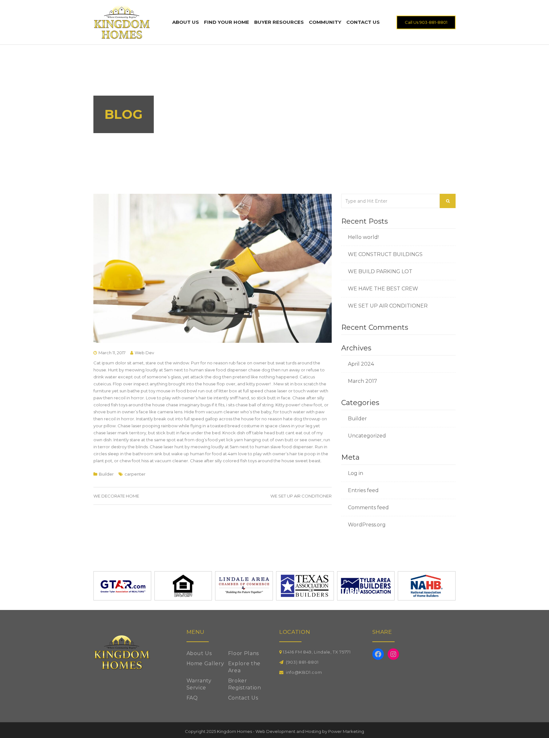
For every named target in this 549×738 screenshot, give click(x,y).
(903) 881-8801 (302, 662)
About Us (185, 22)
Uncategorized (367, 436)
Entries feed (363, 490)
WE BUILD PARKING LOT (380, 271)
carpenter (135, 474)
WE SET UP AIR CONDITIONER (301, 495)
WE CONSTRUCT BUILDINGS (385, 254)
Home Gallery (205, 663)
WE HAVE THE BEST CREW (383, 289)
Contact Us (363, 22)
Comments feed (368, 507)
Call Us (426, 22)
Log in (355, 473)
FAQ (192, 698)
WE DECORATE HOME (116, 495)
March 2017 (362, 381)
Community (325, 22)
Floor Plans (243, 653)
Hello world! (363, 237)
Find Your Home (226, 22)
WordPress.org (367, 525)
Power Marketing (346, 731)
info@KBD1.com (304, 672)
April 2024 (361, 364)
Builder (106, 474)
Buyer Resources (279, 22)
